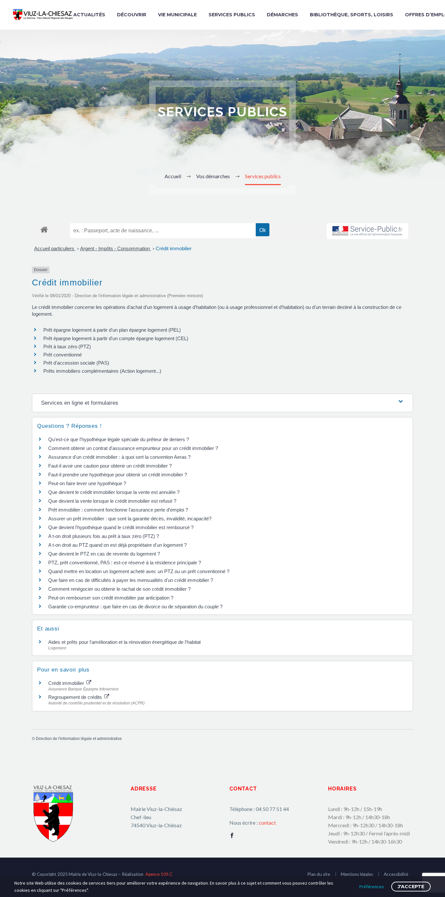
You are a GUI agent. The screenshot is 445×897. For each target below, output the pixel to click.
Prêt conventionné (62, 354)
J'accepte (411, 887)
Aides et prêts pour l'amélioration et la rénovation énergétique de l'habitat (124, 642)
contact (267, 822)
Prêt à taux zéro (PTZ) (67, 346)
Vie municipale (177, 15)
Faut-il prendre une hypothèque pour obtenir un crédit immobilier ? (117, 474)
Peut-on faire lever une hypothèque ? (87, 483)
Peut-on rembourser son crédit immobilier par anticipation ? (110, 597)
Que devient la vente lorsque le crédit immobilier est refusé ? (112, 501)
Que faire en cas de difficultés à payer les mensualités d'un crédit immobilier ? (130, 580)
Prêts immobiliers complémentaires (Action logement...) (102, 371)
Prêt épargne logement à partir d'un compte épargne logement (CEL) (115, 338)
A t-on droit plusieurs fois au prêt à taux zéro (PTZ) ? (103, 536)
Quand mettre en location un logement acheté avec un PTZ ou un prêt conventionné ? (138, 571)
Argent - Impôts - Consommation (115, 248)
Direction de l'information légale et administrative (79, 738)
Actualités (89, 15)
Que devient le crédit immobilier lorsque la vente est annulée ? (113, 492)
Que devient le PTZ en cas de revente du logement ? (104, 554)
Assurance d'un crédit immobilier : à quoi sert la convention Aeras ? (119, 457)
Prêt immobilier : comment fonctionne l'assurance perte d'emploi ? (118, 510)
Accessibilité (396, 874)
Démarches (282, 15)
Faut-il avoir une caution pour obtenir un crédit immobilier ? (110, 466)
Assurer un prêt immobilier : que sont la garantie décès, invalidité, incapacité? (129, 518)
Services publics (231, 15)
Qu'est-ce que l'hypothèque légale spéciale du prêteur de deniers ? (118, 439)
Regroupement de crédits (75, 697)
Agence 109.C (158, 874)
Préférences (371, 887)
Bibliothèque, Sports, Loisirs (351, 15)
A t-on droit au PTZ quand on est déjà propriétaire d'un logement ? (117, 545)
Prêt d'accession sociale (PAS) (76, 363)
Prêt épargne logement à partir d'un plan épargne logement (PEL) (112, 330)
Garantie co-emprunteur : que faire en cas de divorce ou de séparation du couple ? (135, 606)
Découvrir (131, 15)
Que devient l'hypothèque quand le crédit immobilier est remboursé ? (121, 527)
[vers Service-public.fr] (367, 231)
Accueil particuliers (55, 248)
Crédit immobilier (174, 248)
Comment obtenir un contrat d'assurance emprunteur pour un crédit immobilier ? (133, 448)
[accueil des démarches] (44, 229)
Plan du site (318, 874)
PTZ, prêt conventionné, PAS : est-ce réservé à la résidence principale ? (124, 562)
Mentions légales (357, 874)
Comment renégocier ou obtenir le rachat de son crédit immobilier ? (119, 589)
